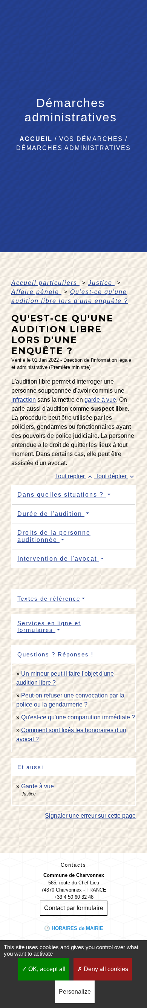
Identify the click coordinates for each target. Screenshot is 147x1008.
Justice (101, 283)
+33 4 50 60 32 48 (73, 897)
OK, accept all (46, 969)
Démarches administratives (73, 148)
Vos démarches (91, 139)
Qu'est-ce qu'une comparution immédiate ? (78, 717)
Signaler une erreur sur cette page (90, 815)
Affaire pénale (36, 292)
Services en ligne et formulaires (49, 626)
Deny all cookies (105, 969)
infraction (23, 399)
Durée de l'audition (50, 514)
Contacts (73, 865)
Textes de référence (48, 598)
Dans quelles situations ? (61, 494)
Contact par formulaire (73, 908)
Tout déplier (115, 476)
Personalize (75, 991)
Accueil (36, 139)
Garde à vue (37, 786)
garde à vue (100, 399)
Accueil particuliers (45, 283)
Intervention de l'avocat (58, 558)
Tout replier (74, 476)
